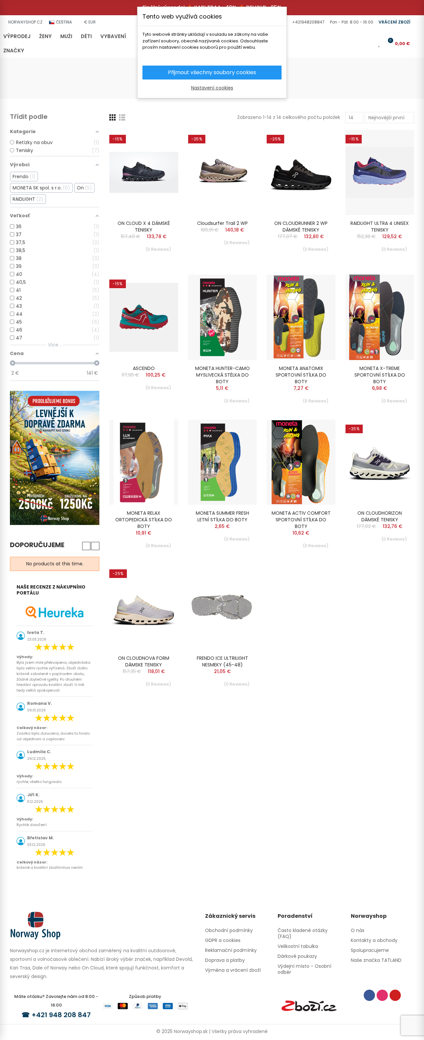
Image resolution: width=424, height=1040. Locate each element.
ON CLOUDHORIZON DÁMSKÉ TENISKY (379, 516)
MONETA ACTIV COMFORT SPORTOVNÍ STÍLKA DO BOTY (301, 520)
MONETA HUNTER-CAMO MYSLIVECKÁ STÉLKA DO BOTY (222, 375)
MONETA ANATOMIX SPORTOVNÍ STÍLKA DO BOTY (301, 375)
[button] (308, 22)
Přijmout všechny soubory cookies (212, 72)
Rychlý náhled (162, 155)
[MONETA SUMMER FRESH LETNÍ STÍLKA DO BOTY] (222, 462)
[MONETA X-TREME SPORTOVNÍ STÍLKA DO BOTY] (379, 317)
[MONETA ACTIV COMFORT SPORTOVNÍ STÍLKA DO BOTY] (301, 462)
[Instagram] (382, 995)
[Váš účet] (370, 43)
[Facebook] (369, 995)
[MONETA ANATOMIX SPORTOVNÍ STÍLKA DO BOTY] (301, 317)
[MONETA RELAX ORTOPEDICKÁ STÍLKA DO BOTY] (143, 462)
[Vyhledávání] (359, 43)
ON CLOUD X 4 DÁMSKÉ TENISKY (144, 226)
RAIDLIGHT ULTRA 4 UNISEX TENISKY (379, 226)
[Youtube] (395, 995)
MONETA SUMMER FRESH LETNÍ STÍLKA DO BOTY (222, 516)
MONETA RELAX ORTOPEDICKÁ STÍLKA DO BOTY (143, 520)
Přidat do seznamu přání (162, 141)
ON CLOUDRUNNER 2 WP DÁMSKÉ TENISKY (301, 226)
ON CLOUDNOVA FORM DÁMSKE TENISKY (143, 661)
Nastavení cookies (212, 87)
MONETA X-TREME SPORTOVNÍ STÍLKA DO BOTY (379, 375)
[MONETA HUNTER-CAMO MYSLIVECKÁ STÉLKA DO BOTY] (222, 317)
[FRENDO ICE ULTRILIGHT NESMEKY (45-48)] (222, 607)
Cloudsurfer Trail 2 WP (222, 223)
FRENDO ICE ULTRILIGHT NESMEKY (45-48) (222, 661)
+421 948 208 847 (61, 1014)
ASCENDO (144, 368)
